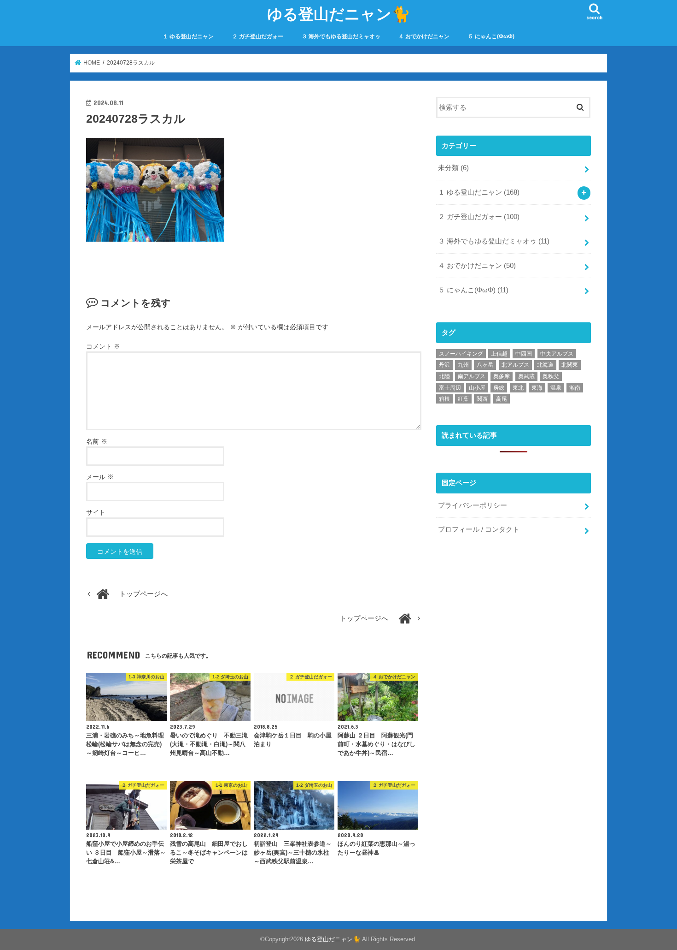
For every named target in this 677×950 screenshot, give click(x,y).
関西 (482, 399)
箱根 (444, 399)
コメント (103, 346)
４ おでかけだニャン (423, 36)
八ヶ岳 (485, 365)
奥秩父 (551, 376)
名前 (96, 441)
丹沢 (444, 365)
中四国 (523, 353)
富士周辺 (450, 388)
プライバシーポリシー (472, 505)
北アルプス (515, 365)
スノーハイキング (461, 353)
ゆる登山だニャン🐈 (338, 14)
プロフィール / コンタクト (478, 529)
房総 (498, 388)
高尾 (501, 399)
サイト (95, 512)
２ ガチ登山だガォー (257, 36)
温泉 (555, 388)
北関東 (569, 365)
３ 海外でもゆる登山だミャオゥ (341, 36)
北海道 (545, 365)
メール (100, 477)
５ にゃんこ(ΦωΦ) (491, 36)
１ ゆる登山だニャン (188, 36)
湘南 (574, 388)
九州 (463, 365)
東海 (537, 388)
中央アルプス (556, 353)
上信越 (499, 353)
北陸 (444, 376)
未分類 (453, 168)
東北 (518, 388)
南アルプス (471, 376)
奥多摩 (501, 376)
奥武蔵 (526, 376)
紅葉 (463, 399)
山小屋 (477, 388)
